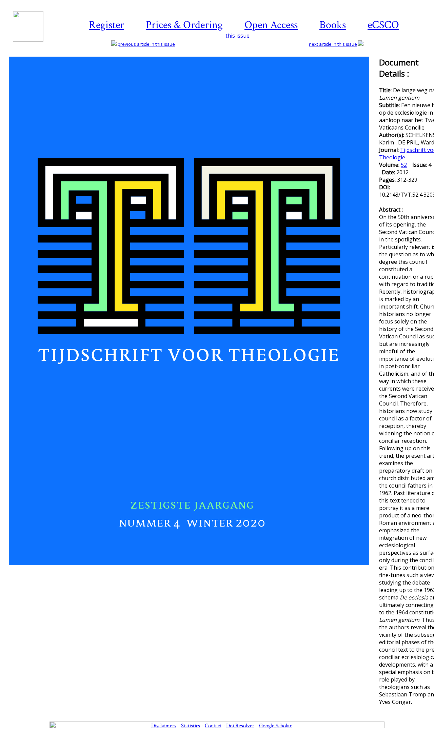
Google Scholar (275, 725)
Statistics (190, 725)
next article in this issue (333, 44)
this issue (237, 35)
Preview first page (193, 569)
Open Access (271, 25)
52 (404, 165)
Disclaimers (163, 725)
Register (106, 25)
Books (332, 25)
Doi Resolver (240, 725)
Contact (213, 725)
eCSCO (383, 25)
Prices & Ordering (184, 25)
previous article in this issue (146, 44)
